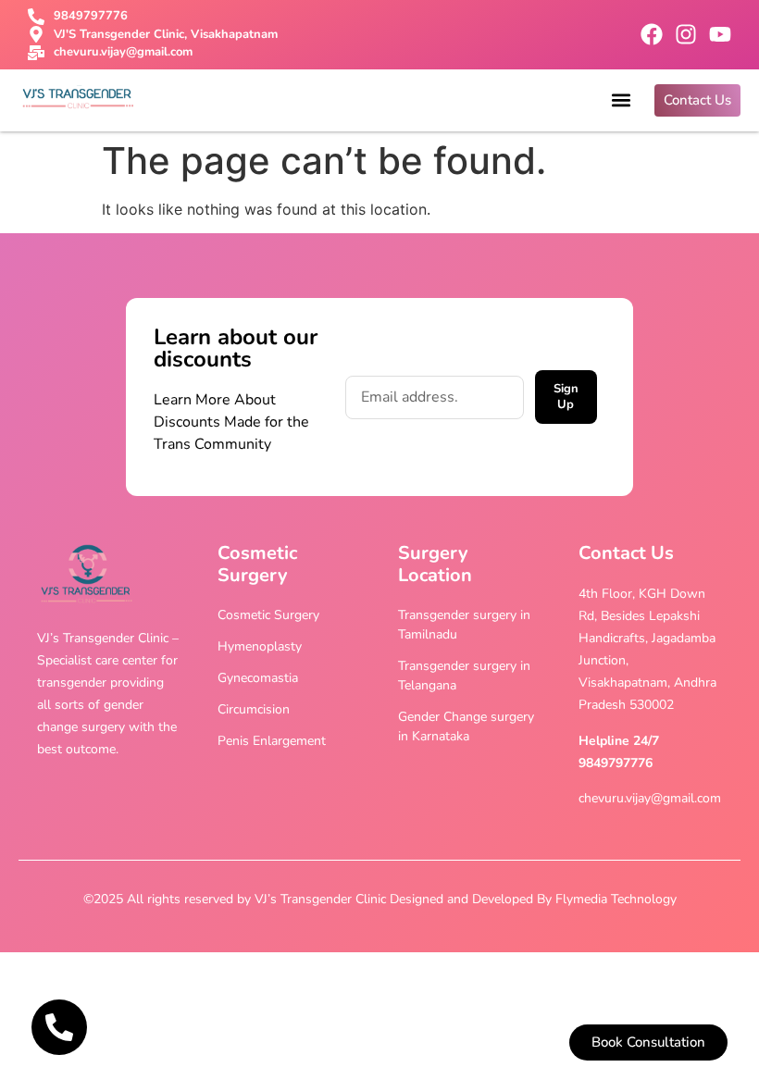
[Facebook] (652, 34)
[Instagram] (686, 34)
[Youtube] (720, 34)
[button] (620, 100)
